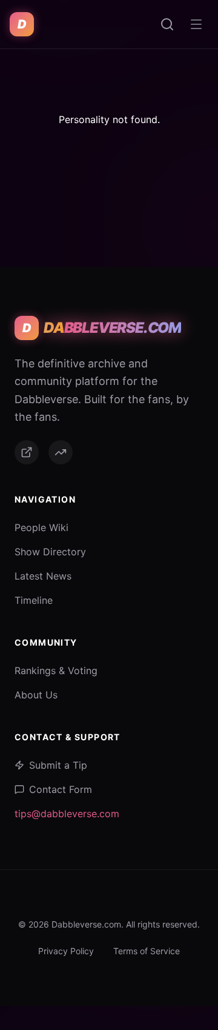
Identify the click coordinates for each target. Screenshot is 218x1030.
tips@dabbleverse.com (67, 814)
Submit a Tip (58, 765)
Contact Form (60, 789)
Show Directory (50, 552)
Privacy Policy (66, 951)
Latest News (43, 576)
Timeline (34, 600)
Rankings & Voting (56, 670)
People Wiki (41, 527)
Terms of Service (146, 951)
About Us (36, 695)
